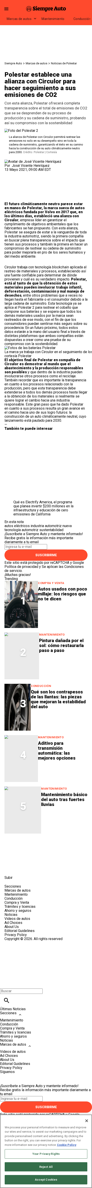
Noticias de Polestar (64, 63)
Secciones (8, 1013)
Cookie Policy (66, 1145)
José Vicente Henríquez (31, 165)
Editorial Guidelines (19, 931)
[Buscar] (6, 1000)
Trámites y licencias (20, 906)
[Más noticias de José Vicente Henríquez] (32, 161)
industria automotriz (46, 526)
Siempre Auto (13, 63)
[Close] (87, 1121)
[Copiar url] (14, 187)
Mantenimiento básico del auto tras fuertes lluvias (64, 799)
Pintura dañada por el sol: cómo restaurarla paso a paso (61, 645)
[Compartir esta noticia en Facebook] (20, 174)
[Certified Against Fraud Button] (20, 943)
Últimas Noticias (13, 1009)
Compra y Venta (51, 583)
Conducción (41, 685)
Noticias (10, 914)
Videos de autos (17, 919)
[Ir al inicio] (46, 847)
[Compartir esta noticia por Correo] (42, 174)
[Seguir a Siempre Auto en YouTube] (42, 867)
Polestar (34, 208)
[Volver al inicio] (46, 957)
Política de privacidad (21, 567)
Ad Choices (13, 923)
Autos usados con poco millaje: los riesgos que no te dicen (62, 594)
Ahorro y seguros (17, 910)
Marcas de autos (19, 19)
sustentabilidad (51, 530)
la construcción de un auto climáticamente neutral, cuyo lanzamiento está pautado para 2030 (45, 416)
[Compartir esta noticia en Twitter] (31, 174)
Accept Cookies (46, 1179)
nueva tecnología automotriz (38, 528)
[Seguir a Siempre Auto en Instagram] (31, 867)
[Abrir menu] (6, 9)
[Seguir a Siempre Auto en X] (20, 867)
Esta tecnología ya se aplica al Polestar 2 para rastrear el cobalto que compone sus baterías (43, 307)
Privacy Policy (15, 935)
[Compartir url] (9, 197)
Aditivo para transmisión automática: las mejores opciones (56, 751)
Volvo (50, 212)
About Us (11, 927)
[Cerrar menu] (5, 983)
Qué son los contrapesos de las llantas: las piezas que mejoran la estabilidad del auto (58, 699)
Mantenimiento (53, 19)
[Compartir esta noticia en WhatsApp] (9, 174)
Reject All (46, 1166)
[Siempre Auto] (46, 9)
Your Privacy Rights (46, 1153)
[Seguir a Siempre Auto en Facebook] (9, 867)
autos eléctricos (17, 526)
